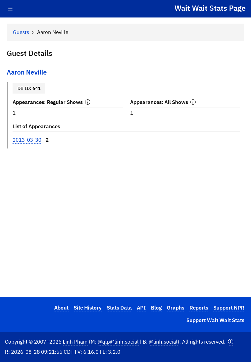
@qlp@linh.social (118, 341)
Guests (21, 32)
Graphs (175, 307)
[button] (230, 341)
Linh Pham (75, 341)
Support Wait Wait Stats (215, 320)
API (141, 307)
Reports (198, 307)
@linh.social (163, 341)
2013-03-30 (27, 140)
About (61, 307)
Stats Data (119, 307)
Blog (156, 307)
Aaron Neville (27, 72)
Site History (88, 307)
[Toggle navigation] (10, 8)
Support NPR (228, 307)
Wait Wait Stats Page (209, 8)
